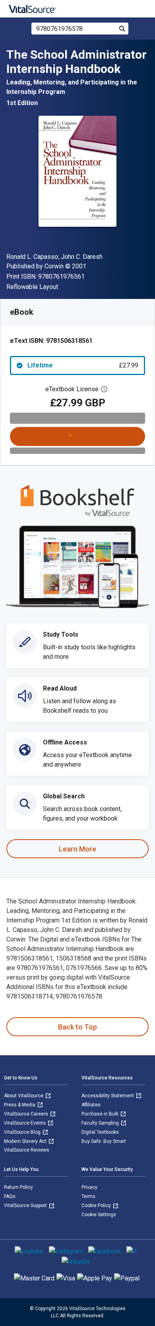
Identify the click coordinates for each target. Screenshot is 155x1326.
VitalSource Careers (26, 1114)
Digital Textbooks (100, 1132)
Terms (88, 1196)
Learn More (77, 849)
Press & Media (20, 1105)
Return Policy (18, 1187)
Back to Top (77, 1027)
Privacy (89, 1187)
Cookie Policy (96, 1205)
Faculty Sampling (100, 1123)
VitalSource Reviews (26, 1150)
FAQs (9, 1196)
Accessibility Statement (108, 1095)
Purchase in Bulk (100, 1114)
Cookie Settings (98, 1214)
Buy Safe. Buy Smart (103, 1141)
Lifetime (82, 365)
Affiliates (91, 1105)
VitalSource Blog (23, 1132)
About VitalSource (24, 1095)
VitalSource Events (25, 1123)
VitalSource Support (26, 1205)
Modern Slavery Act (26, 1141)
